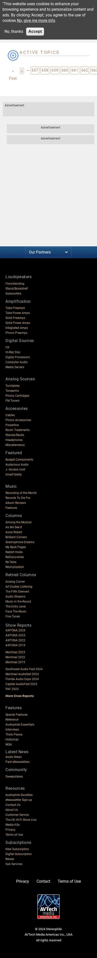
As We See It (13, 527)
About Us (11, 810)
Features (11, 508)
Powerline (12, 425)
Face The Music (15, 611)
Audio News (13, 757)
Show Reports (18, 625)
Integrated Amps (16, 328)
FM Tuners (12, 400)
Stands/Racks (14, 435)
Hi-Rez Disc (12, 352)
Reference (11, 719)
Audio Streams (15, 596)
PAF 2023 (12, 689)
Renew (9, 859)
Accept (35, 31)
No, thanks (13, 31)
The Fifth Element (17, 591)
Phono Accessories (18, 420)
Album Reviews (15, 503)
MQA (8, 744)
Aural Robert (13, 532)
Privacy (10, 829)
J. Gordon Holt (15, 469)
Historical (11, 739)
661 (75, 70)
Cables (10, 415)
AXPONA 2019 (15, 645)
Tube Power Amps (17, 313)
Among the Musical (18, 522)
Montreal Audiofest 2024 (22, 674)
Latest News (17, 751)
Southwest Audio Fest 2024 (24, 669)
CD (7, 347)
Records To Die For (17, 498)
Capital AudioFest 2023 (21, 684)
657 (35, 70)
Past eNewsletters (17, 762)
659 (55, 70)
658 (45, 70)
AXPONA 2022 (15, 640)
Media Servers (14, 367)
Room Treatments (17, 430)
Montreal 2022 (15, 657)
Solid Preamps (15, 318)
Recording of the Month (21, 493)
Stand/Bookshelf (16, 288)
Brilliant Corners (16, 537)
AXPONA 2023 (15, 635)
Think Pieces (13, 734)
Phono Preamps (16, 333)
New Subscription (17, 849)
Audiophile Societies (19, 795)
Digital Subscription (18, 854)
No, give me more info (36, 20)
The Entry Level (15, 606)
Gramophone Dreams (19, 542)
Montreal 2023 (15, 652)
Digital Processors (17, 357)
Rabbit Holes (14, 552)
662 (85, 70)
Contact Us (12, 805)
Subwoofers (13, 293)
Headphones (14, 440)
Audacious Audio (17, 464)
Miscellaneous (15, 445)
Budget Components (19, 459)
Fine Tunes (12, 616)
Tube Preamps (15, 308)
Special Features (16, 714)
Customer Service (17, 815)
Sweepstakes (14, 776)
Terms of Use (14, 834)
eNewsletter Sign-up (18, 800)
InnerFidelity (13, 474)
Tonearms (12, 390)
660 (65, 70)
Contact (43, 881)
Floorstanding (14, 283)
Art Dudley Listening (18, 586)
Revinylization (14, 567)
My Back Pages (15, 547)
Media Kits (12, 825)
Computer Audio (16, 362)
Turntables (12, 386)
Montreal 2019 (15, 662)
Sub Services (13, 864)
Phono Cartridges (17, 395)
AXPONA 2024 (15, 630)
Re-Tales (10, 562)
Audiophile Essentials (19, 724)
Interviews (12, 729)
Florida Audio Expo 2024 (22, 679)
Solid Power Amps (17, 323)
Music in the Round (18, 601)
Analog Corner (15, 581)
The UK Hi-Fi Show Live (20, 820)
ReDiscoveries (14, 557)
